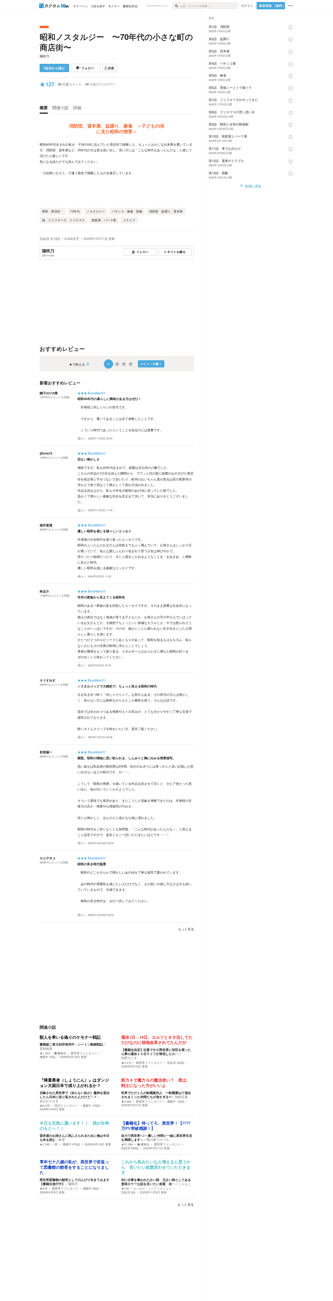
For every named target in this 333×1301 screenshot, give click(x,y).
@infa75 (46, 453)
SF (56, 1144)
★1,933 (45, 1053)
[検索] (176, 5)
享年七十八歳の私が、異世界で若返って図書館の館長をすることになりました (74, 1167)
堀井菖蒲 (46, 525)
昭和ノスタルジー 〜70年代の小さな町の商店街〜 (116, 42)
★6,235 (45, 1105)
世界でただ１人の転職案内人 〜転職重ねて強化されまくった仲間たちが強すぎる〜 (156, 1094)
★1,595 (45, 1144)
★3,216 (126, 1063)
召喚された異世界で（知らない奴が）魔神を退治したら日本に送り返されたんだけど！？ (74, 1094)
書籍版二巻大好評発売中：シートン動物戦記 (71, 1044)
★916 (43, 1188)
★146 (125, 1188)
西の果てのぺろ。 (159, 1139)
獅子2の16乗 (49, 393)
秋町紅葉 (181, 1096)
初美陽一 (46, 752)
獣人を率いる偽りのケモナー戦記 (70, 1037)
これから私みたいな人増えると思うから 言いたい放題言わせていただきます (156, 1167)
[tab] (45, 109)
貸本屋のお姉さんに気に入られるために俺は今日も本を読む (74, 1137)
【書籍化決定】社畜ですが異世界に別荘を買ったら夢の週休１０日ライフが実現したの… (156, 1051)
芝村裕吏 (46, 1048)
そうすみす (48, 680)
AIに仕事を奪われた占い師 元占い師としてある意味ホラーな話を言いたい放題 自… (156, 1181)
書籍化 (61, 1053)
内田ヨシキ (129, 1057)
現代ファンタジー (66, 1105)
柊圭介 (44, 591)
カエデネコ (48, 858)
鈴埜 (62, 1139)
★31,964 (127, 1144)
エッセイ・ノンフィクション (152, 1188)
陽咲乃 (44, 56)
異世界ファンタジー (84, 1053)
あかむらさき (49, 1101)
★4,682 (126, 1101)
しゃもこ (184, 1183)
